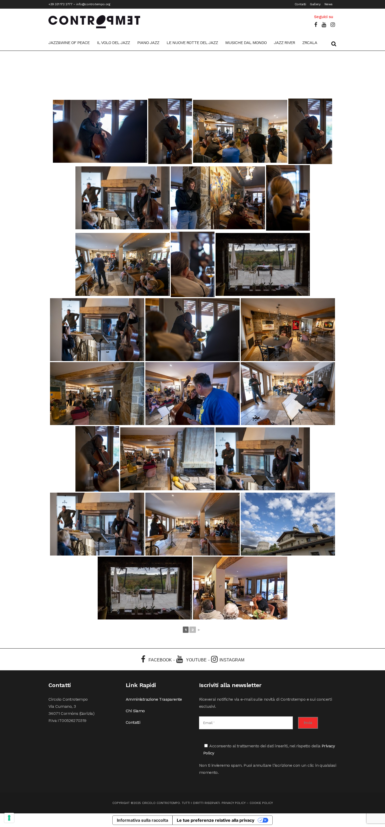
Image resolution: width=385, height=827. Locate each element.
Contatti (300, 4)
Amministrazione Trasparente (154, 699)
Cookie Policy (261, 803)
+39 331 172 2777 (60, 4)
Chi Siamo (135, 710)
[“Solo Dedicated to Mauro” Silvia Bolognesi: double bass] (100, 131)
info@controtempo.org (93, 4)
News (328, 4)
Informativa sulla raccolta (142, 820)
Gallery (315, 4)
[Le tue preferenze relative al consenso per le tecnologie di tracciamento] (9, 818)
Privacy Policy (233, 803)
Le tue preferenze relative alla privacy (215, 820)
